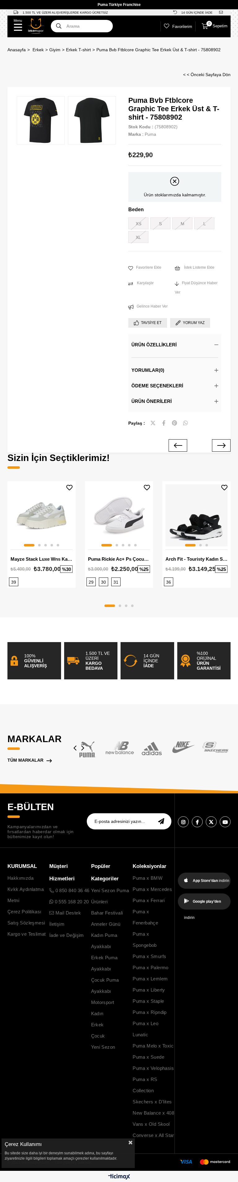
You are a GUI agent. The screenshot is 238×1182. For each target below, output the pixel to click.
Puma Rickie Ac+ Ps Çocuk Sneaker (119, 559)
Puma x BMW (147, 878)
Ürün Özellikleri (154, 344)
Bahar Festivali (107, 912)
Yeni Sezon (103, 1047)
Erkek (97, 1024)
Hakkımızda (20, 878)
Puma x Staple (148, 1001)
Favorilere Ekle (69, 487)
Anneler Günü (106, 924)
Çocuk (98, 1035)
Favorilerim (182, 26)
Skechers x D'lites (152, 1101)
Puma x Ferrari (149, 900)
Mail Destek (67, 912)
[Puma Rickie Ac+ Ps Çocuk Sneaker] (119, 515)
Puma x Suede (148, 1057)
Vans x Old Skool (151, 1124)
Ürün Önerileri (151, 401)
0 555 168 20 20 (71, 901)
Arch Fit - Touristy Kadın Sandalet (196, 559)
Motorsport (102, 1002)
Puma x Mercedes (152, 889)
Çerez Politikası (24, 911)
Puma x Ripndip (150, 1012)
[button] (29, 545)
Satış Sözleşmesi (26, 922)
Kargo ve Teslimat (26, 934)
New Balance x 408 (153, 1113)
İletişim (56, 924)
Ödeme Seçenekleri (157, 385)
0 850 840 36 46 (71, 890)
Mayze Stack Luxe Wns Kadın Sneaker (42, 559)
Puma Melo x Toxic (153, 1045)
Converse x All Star (153, 1135)
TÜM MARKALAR (25, 760)
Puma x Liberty (149, 990)
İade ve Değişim (66, 935)
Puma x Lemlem (150, 978)
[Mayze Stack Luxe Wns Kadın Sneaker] (42, 515)
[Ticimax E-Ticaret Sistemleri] (119, 1177)
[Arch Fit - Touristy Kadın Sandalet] (196, 515)
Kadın (97, 1013)
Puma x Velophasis (153, 1068)
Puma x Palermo (151, 967)
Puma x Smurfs (149, 956)
